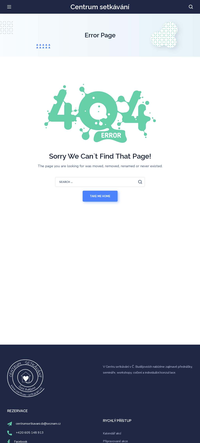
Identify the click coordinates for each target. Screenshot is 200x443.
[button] (191, 7)
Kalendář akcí (112, 433)
